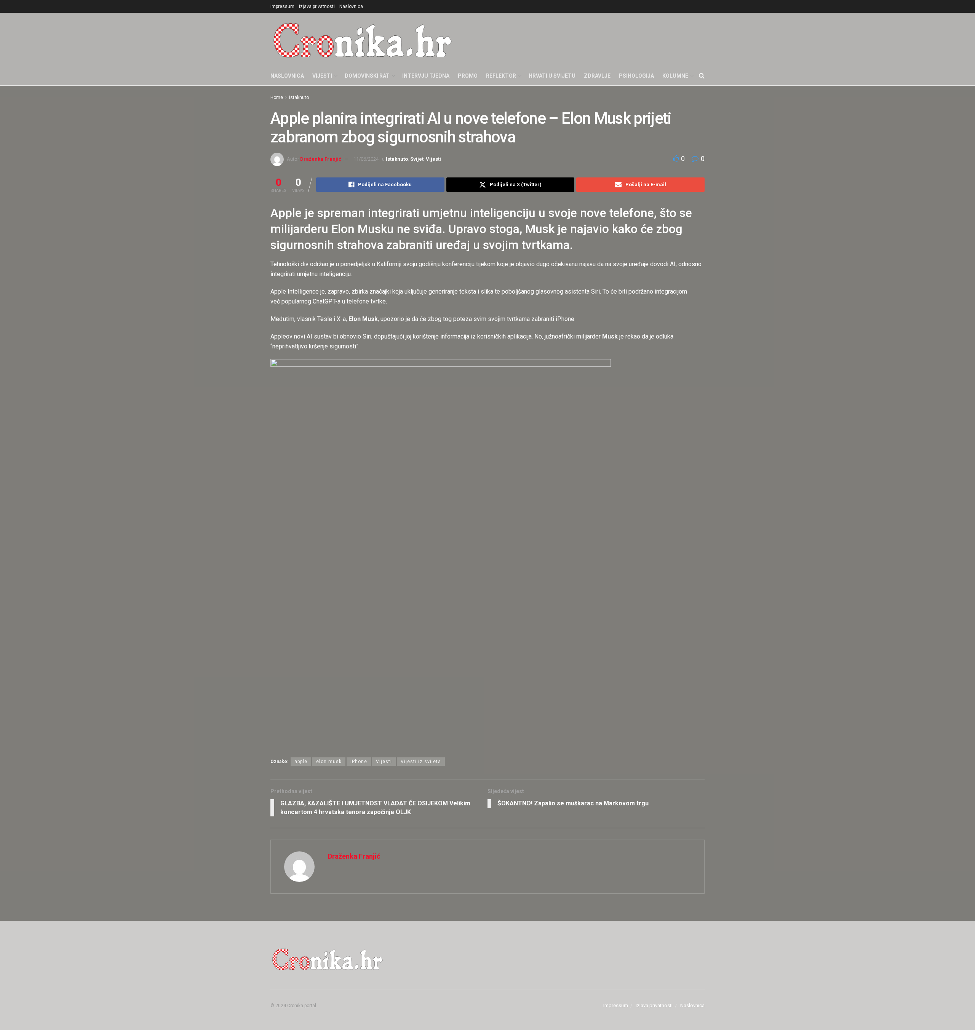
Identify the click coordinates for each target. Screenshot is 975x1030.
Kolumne (675, 76)
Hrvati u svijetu (552, 76)
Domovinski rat (367, 76)
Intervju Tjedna (425, 76)
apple (300, 761)
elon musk (329, 761)
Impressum (282, 6)
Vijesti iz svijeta (421, 761)
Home (276, 97)
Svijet (417, 159)
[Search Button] (702, 75)
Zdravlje (597, 76)
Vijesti (322, 76)
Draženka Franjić (320, 159)
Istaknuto (299, 97)
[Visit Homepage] (362, 39)
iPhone (358, 761)
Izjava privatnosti (317, 6)
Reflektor (501, 76)
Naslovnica (351, 6)
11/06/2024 (366, 159)
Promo (468, 76)
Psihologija (636, 76)
